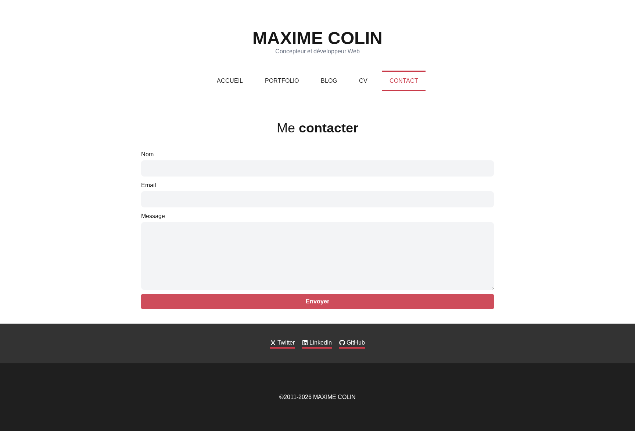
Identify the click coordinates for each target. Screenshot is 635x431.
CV (363, 81)
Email (148, 185)
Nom (147, 154)
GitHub (356, 342)
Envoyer (317, 301)
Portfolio (282, 81)
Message (153, 216)
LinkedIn (320, 342)
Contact (404, 81)
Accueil (230, 81)
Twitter (286, 342)
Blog (329, 81)
